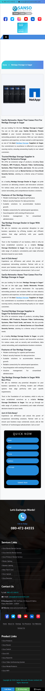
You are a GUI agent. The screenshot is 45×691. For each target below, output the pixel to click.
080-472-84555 (9, 2)
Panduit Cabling (7, 565)
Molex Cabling (7, 561)
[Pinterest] (39, 19)
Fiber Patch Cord (7, 570)
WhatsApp (23, 689)
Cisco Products (7, 641)
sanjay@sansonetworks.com (30, 2)
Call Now (7, 689)
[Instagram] (19, 19)
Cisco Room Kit (7, 658)
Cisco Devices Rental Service (12, 553)
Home (5, 65)
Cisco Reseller (7, 578)
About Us (11, 624)
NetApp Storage (22, 143)
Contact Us (21, 628)
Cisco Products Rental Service (12, 557)
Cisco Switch (6, 649)
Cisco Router (6, 645)
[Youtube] (26, 19)
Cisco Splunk (6, 574)
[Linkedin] (33, 19)
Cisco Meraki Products (9, 666)
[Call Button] (22, 517)
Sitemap (18, 624)
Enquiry (38, 689)
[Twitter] (12, 19)
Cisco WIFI (5, 671)
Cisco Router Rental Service (11, 548)
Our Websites (36, 624)
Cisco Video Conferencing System (13, 662)
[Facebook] (5, 19)
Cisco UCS (5, 654)
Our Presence (26, 624)
